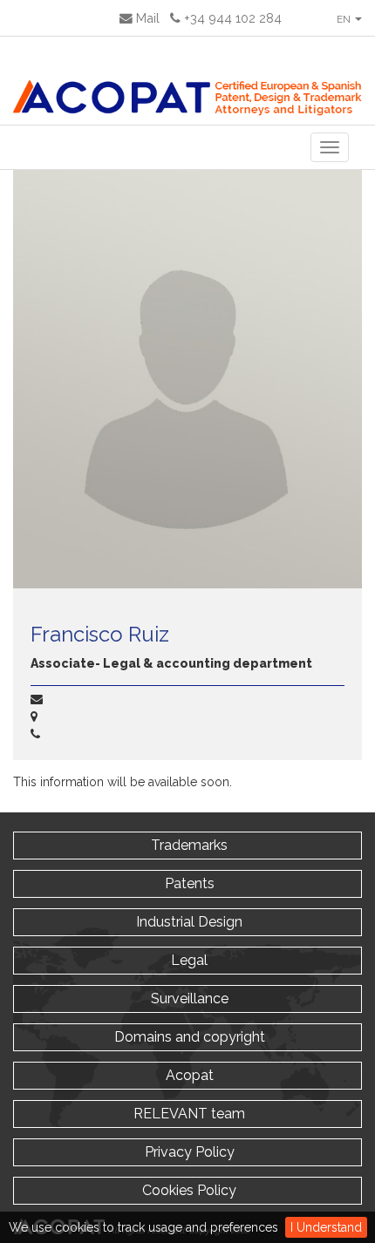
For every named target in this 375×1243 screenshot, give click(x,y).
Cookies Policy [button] (187, 1190)
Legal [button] (187, 960)
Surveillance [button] (187, 998)
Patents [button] (188, 883)
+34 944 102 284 (231, 17)
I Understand (326, 1227)
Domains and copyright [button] (188, 1037)
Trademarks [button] (187, 845)
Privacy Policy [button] (188, 1152)
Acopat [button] (188, 1075)
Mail (146, 17)
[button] (348, 17)
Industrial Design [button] (187, 922)
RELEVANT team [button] (187, 1113)
